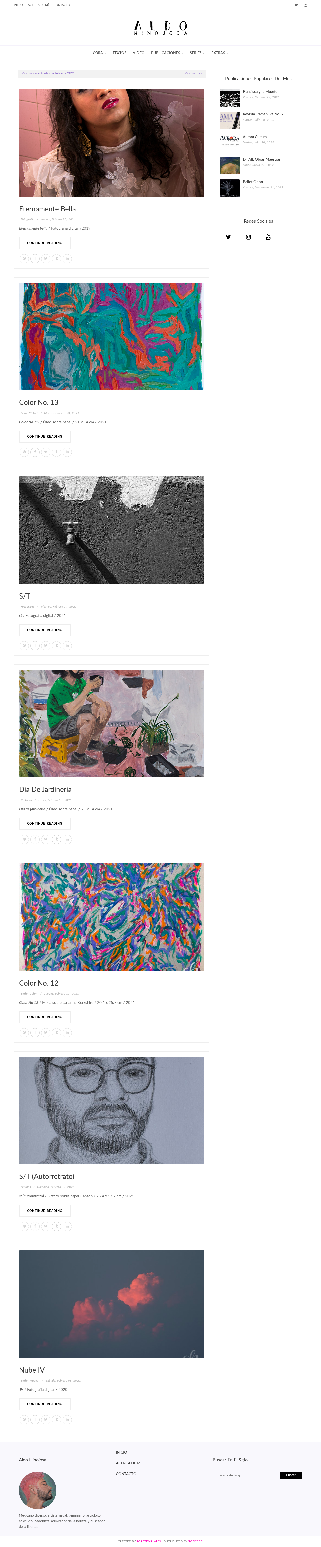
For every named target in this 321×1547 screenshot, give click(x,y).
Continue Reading (45, 243)
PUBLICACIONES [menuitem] (165, 53)
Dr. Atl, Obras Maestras (262, 159)
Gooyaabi (195, 1541)
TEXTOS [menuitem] (119, 53)
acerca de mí (38, 5)
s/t (24, 596)
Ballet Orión (253, 182)
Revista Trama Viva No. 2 (263, 114)
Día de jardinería (45, 789)
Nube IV (32, 1370)
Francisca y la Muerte (260, 92)
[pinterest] (24, 258)
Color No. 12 (38, 983)
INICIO (18, 5)
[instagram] (304, 5)
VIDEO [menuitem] (139, 53)
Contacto (62, 5)
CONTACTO (126, 1474)
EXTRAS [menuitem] (218, 53)
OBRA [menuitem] (98, 53)
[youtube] (268, 237)
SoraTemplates (148, 1541)
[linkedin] (67, 258)
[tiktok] (288, 237)
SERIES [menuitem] (196, 53)
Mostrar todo (193, 73)
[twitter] (296, 5)
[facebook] (35, 258)
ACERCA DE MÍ (129, 1463)
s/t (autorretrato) (46, 1176)
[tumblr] (56, 258)
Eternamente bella (47, 209)
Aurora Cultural (255, 137)
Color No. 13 (38, 402)
